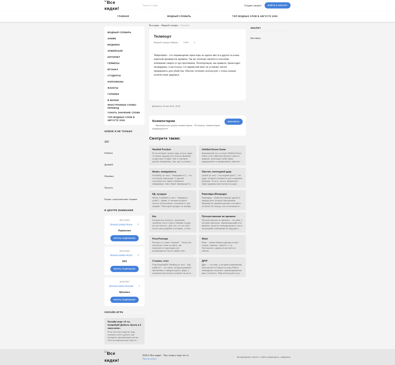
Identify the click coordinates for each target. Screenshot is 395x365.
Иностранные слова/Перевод (122, 106)
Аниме (112, 38)
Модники (114, 44)
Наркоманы (116, 81)
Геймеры (114, 63)
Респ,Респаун (160, 238)
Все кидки (154, 25)
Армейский (115, 51)
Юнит (205, 238)
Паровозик (124, 230)
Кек (154, 216)
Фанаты (113, 88)
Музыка (113, 69)
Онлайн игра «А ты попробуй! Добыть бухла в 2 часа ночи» (124, 324)
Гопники (113, 94)
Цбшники (124, 292)
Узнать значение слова (124, 112)
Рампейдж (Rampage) (214, 194)
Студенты (114, 75)
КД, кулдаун (159, 194)
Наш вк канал (149, 358)
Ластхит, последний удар (216, 171)
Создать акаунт (253, 5)
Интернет (114, 57)
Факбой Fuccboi (161, 149)
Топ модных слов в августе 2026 (255, 16)
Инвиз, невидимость (164, 171)
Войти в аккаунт (277, 5)
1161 (124, 261)
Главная (123, 16)
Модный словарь (179, 16)
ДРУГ (205, 261)
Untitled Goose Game (214, 149)
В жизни (113, 100)
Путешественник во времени (219, 216)
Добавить (234, 122)
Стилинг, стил (160, 261)
